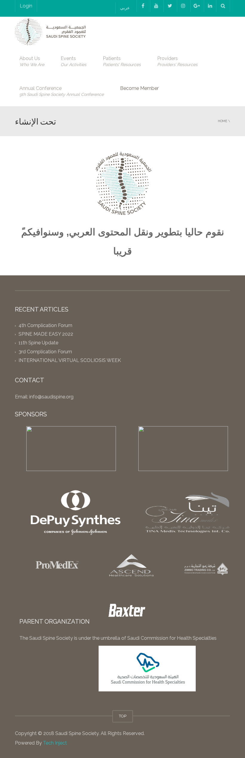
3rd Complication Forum (45, 352)
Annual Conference (61, 91)
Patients (122, 61)
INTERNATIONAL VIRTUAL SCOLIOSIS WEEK (70, 360)
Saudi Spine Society (76, 733)
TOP (122, 716)
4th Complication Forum (45, 325)
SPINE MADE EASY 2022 (46, 334)
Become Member (139, 88)
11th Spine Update (38, 343)
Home (222, 121)
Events (73, 61)
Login (26, 6)
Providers (177, 61)
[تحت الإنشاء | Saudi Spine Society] (50, 31)
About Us (31, 61)
